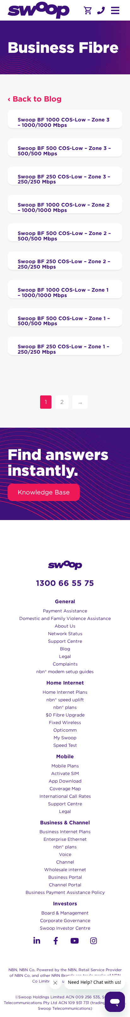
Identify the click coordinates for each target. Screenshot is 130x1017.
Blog (65, 648)
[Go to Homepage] (38, 10)
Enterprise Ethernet (65, 839)
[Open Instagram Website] (93, 942)
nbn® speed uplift (65, 699)
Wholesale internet (65, 869)
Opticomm (65, 730)
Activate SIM (65, 773)
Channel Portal (65, 884)
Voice (65, 854)
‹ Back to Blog (35, 98)
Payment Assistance (65, 610)
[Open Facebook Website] (55, 942)
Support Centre (65, 641)
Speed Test (65, 745)
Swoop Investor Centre (65, 928)
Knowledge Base (44, 492)
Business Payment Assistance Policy (65, 892)
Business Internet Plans (65, 831)
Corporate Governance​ (65, 920)
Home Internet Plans (65, 692)
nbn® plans (65, 707)
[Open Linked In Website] (36, 942)
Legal (65, 656)
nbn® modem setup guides (65, 671)
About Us (65, 626)
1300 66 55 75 (65, 583)
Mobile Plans (65, 765)
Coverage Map (65, 788)
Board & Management (65, 912)
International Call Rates (65, 796)
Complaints (65, 664)
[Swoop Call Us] (100, 10)
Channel (65, 862)
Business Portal (65, 877)
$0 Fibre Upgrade (65, 714)
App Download (65, 781)
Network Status (65, 633)
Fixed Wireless (65, 722)
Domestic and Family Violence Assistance (65, 618)
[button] (101, 10)
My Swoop (65, 737)
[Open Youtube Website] (74, 942)
